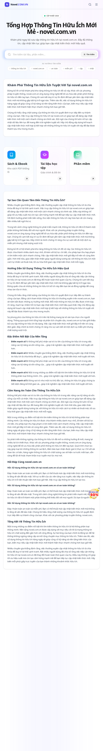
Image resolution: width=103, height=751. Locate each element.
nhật (91, 68)
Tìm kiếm (90, 54)
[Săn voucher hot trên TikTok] (93, 493)
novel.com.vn (37, 68)
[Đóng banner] (98, 488)
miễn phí (67, 68)
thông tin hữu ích (17, 68)
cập (80, 68)
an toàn (53, 68)
